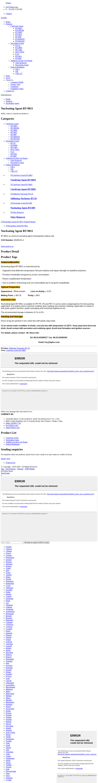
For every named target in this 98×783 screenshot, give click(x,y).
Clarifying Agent (17, 26)
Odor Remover (21, 63)
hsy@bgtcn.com (12, 7)
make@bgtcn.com (12, 428)
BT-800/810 (19, 39)
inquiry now (5, 459)
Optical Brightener (17, 67)
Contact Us (10, 91)
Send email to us (7, 246)
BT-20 (17, 46)
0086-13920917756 (13, 423)
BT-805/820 (19, 41)
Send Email (5, 473)
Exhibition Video (17, 89)
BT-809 (18, 58)
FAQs (8, 78)
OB (16, 71)
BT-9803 (18, 28)
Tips (2, 469)
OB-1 (17, 69)
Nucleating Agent (17, 43)
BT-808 (18, 37)
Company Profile (17, 82)
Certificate (14, 87)
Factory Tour (15, 84)
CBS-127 (18, 74)
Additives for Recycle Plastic (21, 61)
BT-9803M (19, 30)
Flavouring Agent (22, 65)
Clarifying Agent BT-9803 (23, 180)
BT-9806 (18, 48)
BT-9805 (18, 33)
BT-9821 (18, 35)
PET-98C (18, 50)
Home (8, 22)
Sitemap (20, 469)
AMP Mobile (30, 469)
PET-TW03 (19, 52)
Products (9, 24)
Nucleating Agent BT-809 (23, 208)
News (8, 76)
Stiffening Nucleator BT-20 (24, 198)
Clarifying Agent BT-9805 (23, 189)
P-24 (17, 54)
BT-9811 (18, 56)
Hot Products (11, 469)
